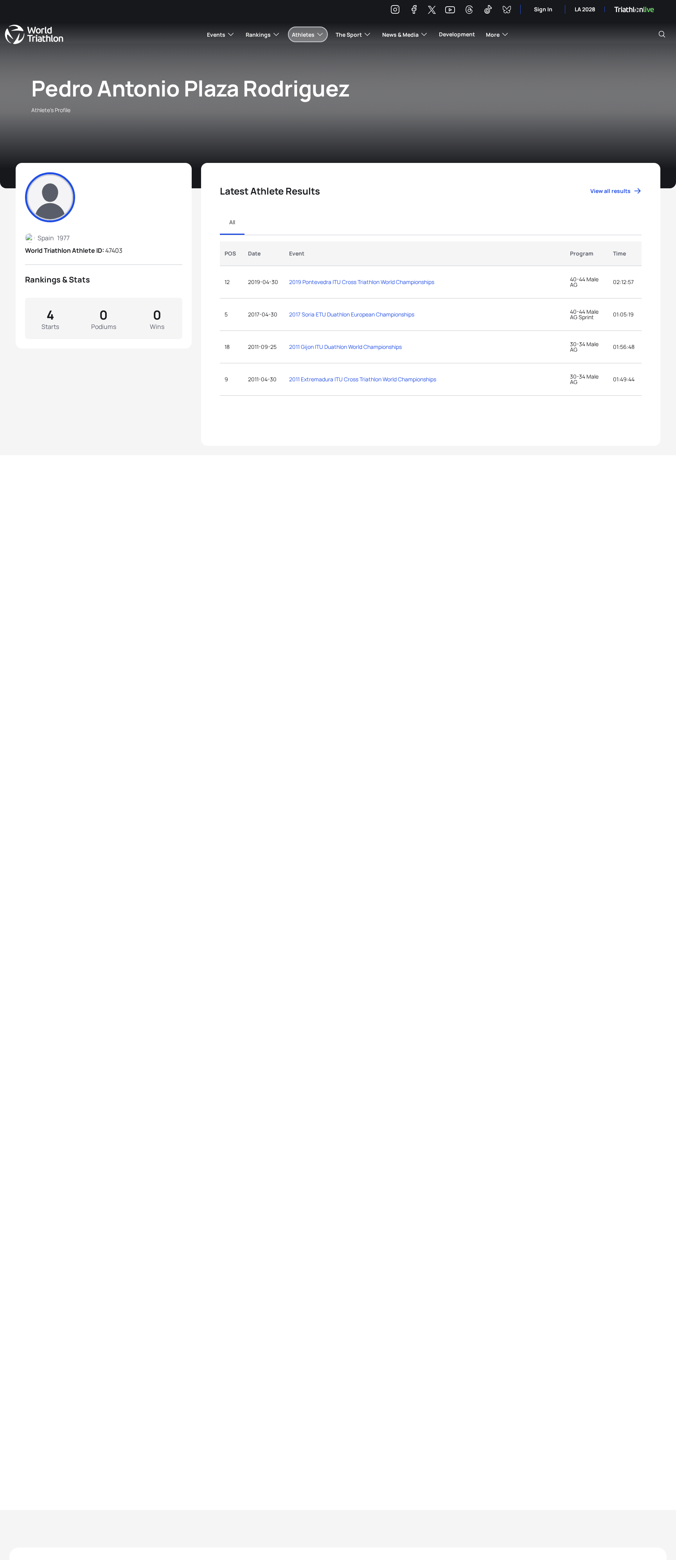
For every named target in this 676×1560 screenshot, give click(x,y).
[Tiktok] (488, 10)
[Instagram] (395, 10)
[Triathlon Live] (634, 9)
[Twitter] (432, 10)
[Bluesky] (506, 10)
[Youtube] (450, 10)
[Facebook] (414, 10)
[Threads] (469, 10)
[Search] (662, 34)
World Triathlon (34, 34)
